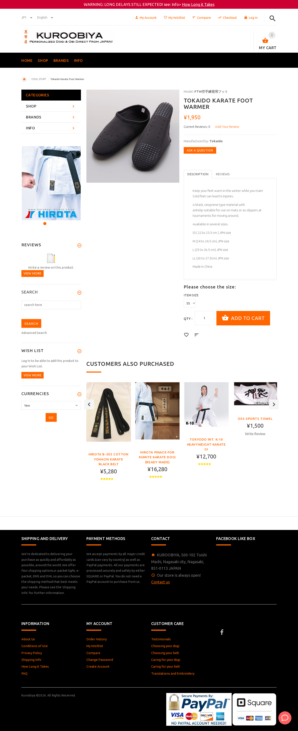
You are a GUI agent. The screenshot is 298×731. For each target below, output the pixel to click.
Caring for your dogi (165, 660)
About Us (28, 639)
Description (197, 174)
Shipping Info (31, 660)
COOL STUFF (38, 79)
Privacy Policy (31, 653)
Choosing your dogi (165, 646)
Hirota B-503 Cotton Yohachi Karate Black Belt (108, 459)
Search (29, 292)
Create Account (98, 666)
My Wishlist (176, 17)
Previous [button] (89, 404)
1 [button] (44, 220)
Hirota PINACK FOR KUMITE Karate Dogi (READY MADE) (157, 457)
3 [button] (56, 220)
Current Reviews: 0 (197, 126)
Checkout (230, 17)
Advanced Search (34, 333)
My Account (148, 17)
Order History (96, 639)
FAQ (24, 673)
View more (32, 273)
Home (24, 79)
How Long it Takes (198, 4)
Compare (204, 17)
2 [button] (50, 220)
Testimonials (161, 639)
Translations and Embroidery (172, 673)
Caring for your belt (165, 666)
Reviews (223, 174)
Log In (253, 17)
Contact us (160, 582)
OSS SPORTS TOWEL (255, 418)
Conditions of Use (34, 646)
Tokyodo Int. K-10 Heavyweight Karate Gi (206, 444)
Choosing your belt (165, 653)
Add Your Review (227, 126)
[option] (108, 439)
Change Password (99, 660)
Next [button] (274, 404)
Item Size (191, 295)
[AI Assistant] (284, 717)
